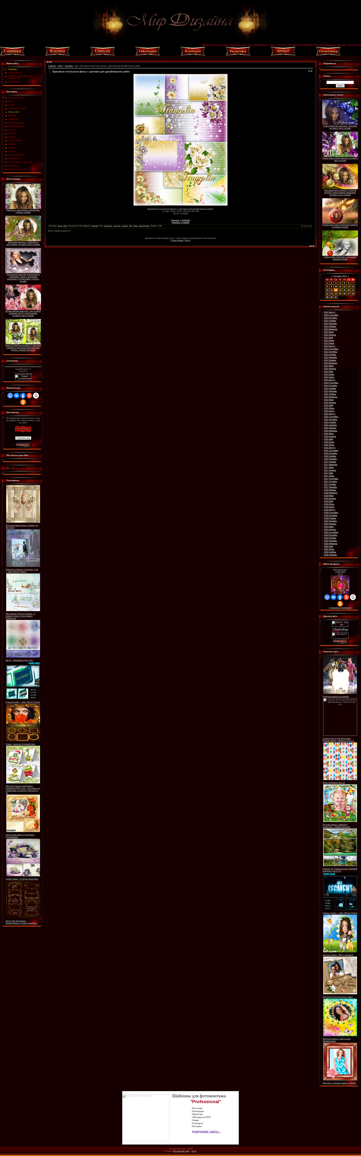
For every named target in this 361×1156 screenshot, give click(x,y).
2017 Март (329, 467)
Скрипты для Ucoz (17, 169)
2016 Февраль (330, 431)
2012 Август (329, 312)
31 (336, 297)
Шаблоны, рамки (16, 123)
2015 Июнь (329, 408)
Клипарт (12, 115)
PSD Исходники (16, 126)
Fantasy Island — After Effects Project (340, 913)
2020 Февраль (330, 543)
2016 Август (329, 448)
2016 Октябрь (330, 453)
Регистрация (177, 240)
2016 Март (329, 433)
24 (336, 293)
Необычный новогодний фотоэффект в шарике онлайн (340, 226)
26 (344, 293)
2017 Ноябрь (330, 484)
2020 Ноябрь (330, 552)
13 (349, 286)
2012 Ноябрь (330, 321)
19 (344, 290)
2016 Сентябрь (331, 450)
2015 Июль (329, 411)
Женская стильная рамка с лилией (339, 1083)
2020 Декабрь (330, 555)
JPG (130, 226)
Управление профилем (340, 608)
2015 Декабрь (330, 425)
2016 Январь (330, 428)
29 (327, 297)
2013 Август (329, 346)
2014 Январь (330, 360)
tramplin (125, 226)
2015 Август (329, 414)
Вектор (11, 148)
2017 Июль (329, 476)
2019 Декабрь (330, 541)
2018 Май (328, 501)
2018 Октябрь (330, 515)
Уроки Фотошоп (15, 155)
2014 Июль (329, 377)
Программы (14, 158)
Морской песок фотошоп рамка (338, 997)
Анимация (13, 165)
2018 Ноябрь (330, 518)
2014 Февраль (330, 363)
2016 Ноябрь (330, 456)
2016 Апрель (330, 436)
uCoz (194, 1151)
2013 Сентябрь (331, 349)
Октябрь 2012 (340, 276)
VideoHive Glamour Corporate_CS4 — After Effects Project (22, 570)
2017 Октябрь (330, 481)
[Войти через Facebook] (23, 395)
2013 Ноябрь (330, 354)
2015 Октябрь (330, 419)
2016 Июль (329, 445)
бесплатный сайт (181, 1151)
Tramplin (94, 226)
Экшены (12, 130)
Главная (52, 66)
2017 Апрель (330, 470)
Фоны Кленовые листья (334, 783)
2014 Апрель (330, 369)
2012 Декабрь (330, 323)
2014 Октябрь (330, 385)
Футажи (12, 151)
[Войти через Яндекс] (29, 395)
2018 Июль (329, 507)
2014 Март (329, 366)
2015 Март (329, 400)
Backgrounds (144, 226)
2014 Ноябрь (330, 388)
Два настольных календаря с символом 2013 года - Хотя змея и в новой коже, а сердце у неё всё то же (23, 789)
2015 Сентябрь (331, 416)
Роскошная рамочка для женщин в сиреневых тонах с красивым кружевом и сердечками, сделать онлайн (23, 277)
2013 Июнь (329, 340)
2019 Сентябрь (331, 532)
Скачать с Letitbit (180, 222)
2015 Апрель (330, 402)
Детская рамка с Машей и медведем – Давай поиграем (336, 825)
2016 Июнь (329, 442)
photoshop (108, 226)
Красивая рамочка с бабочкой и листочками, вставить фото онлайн (23, 243)
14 (353, 286)
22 (327, 293)
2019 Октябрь (330, 535)
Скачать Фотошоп (17, 97)
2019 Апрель (330, 529)
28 (353, 293)
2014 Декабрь (330, 391)
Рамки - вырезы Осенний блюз (20, 744)
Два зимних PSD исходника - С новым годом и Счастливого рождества (20, 616)
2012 (60, 66)
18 (340, 290)
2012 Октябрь (330, 318)
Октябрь (69, 66)
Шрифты (12, 144)
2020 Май (328, 546)
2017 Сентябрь (331, 479)
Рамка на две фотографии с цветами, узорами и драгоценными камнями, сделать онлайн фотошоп (23, 347)
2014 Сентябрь (331, 383)
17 (76, 66)
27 (349, 293)
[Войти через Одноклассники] (23, 402)
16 (331, 290)
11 (340, 286)
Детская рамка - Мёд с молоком (338, 955)
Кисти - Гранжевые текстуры (19, 660)
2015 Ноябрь (330, 422)
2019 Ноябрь (330, 538)
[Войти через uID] (10, 395)
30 (331, 297)
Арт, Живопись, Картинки (20, 162)
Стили (11, 105)
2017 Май (328, 473)
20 (349, 290)
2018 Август (329, 510)
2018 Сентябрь (331, 512)
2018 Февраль (330, 493)
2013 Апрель (330, 335)
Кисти (11, 101)
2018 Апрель (330, 498)
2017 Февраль (330, 464)
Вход (187, 240)
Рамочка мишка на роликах (336, 696)
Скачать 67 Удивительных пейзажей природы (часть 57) (340, 870)
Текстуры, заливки (17, 108)
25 (340, 293)
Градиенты (13, 119)
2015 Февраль (330, 397)
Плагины (12, 133)
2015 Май (328, 405)
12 (344, 286)
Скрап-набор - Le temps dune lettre (22, 879)
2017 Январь (330, 462)
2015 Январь (330, 394)
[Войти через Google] (36, 396)
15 (327, 290)
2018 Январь (330, 490)
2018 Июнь (329, 504)
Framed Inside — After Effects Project (23, 702)
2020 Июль (329, 549)
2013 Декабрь (330, 357)
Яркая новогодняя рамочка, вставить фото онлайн (340, 159)
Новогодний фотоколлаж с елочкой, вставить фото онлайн (340, 127)
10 (336, 286)
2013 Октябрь (330, 352)
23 (331, 293)
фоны (135, 226)
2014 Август (329, 380)
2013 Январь (330, 326)
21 (353, 290)
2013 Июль (329, 343)
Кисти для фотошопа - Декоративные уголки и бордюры (21, 922)
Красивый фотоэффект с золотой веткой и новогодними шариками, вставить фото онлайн (340, 192)
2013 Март (329, 332)
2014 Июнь (329, 374)
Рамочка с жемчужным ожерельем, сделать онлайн (23, 211)
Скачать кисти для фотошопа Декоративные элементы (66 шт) (338, 739)
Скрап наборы (15, 140)
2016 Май (328, 439)
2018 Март (329, 495)
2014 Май (328, 371)
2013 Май (328, 337)
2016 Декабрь (330, 459)
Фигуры (12, 137)
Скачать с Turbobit (180, 220)
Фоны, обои (13, 112)
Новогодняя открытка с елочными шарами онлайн (340, 258)
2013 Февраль (330, 329)
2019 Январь (330, 524)
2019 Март (329, 527)
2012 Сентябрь (331, 315)
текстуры (117, 226)
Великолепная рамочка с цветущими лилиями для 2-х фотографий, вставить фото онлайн (23, 313)
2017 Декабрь (330, 487)
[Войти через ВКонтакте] (16, 395)
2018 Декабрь (330, 521)
